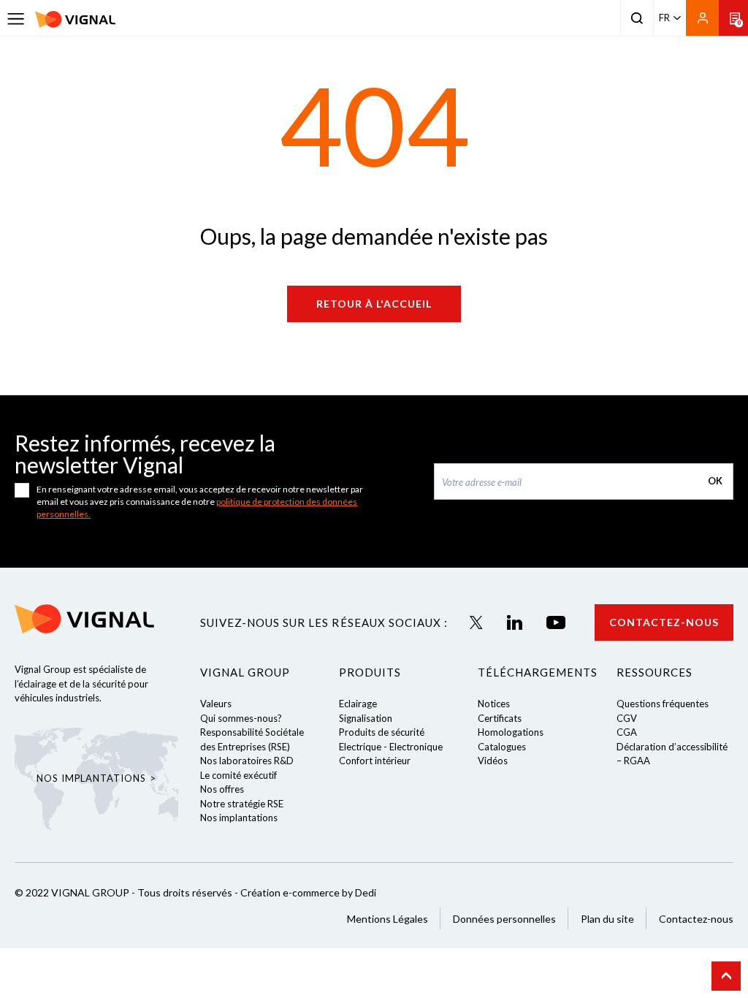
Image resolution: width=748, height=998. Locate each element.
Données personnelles (504, 919)
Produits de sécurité (381, 732)
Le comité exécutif (238, 775)
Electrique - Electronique (391, 747)
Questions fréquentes (663, 703)
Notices (494, 703)
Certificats (500, 718)
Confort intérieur (375, 760)
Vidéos (493, 760)
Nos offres (222, 789)
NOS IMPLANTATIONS (91, 778)
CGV (627, 718)
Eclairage (358, 703)
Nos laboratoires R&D (247, 760)
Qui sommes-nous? (241, 718)
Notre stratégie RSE (241, 804)
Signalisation (365, 718)
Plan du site (607, 919)
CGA (627, 732)
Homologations (510, 732)
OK (715, 481)
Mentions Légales (387, 919)
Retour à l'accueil (374, 303)
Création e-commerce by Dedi (308, 892)
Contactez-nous (664, 622)
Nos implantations (239, 817)
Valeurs (216, 703)
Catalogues (502, 747)
